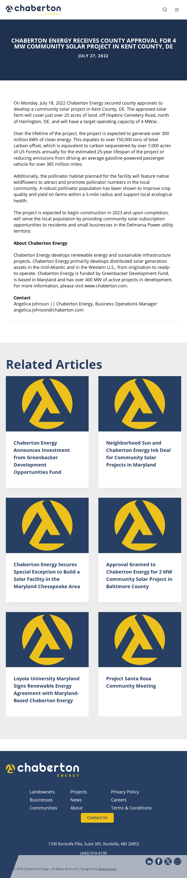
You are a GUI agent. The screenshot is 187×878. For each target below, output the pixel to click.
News (76, 800)
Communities (43, 808)
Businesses (41, 800)
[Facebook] (158, 861)
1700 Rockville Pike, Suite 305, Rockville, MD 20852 (93, 844)
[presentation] (47, 403)
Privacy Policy (125, 792)
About (76, 808)
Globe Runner (107, 869)
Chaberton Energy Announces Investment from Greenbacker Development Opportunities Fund (42, 457)
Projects (78, 792)
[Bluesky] (177, 861)
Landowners (42, 792)
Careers (119, 800)
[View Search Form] (165, 10)
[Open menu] (176, 9)
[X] (168, 861)
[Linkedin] (149, 861)
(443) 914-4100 (93, 853)
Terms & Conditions (131, 808)
